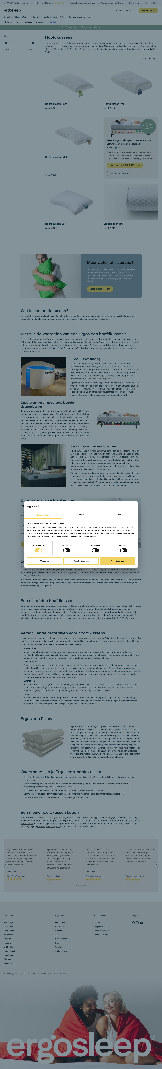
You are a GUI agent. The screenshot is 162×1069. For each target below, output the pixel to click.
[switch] (66, 550)
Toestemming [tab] (43, 515)
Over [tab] (119, 514)
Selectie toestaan (81, 561)
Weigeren (44, 561)
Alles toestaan (117, 561)
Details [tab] (81, 514)
